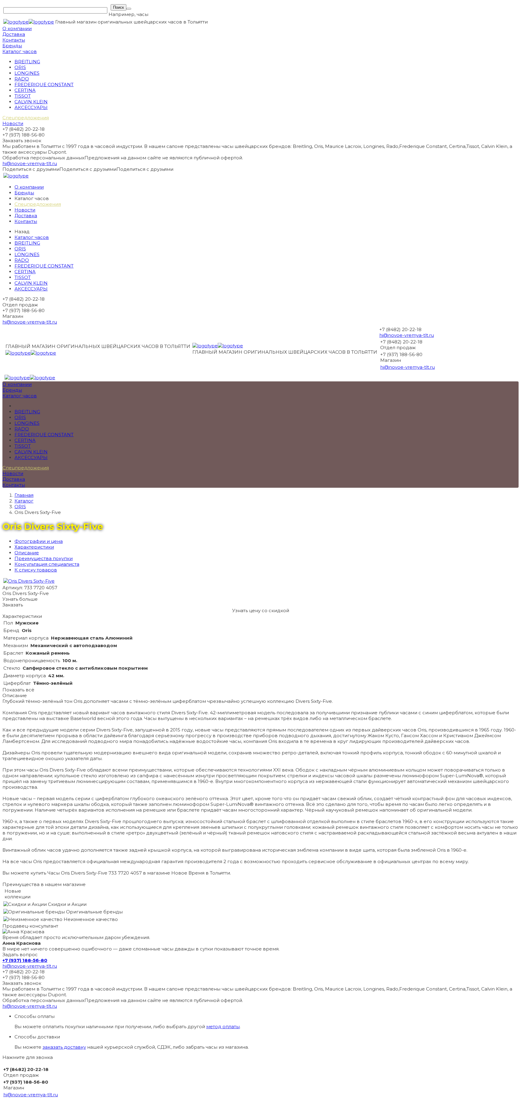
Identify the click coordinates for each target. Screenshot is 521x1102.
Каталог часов (19, 51)
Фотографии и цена (38, 541)
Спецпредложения (25, 118)
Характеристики (34, 547)
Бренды (12, 46)
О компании (17, 28)
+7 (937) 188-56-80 (24, 960)
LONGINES (26, 73)
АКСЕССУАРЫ (31, 107)
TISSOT (22, 96)
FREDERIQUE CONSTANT (44, 84)
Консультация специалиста (46, 564)
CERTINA (25, 90)
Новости (12, 123)
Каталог (23, 501)
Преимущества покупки (43, 558)
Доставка (13, 34)
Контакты (13, 40)
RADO (21, 79)
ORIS (20, 67)
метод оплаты (223, 1026)
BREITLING (27, 61)
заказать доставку (64, 1047)
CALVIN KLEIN (31, 102)
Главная (23, 495)
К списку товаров (35, 570)
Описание (26, 553)
